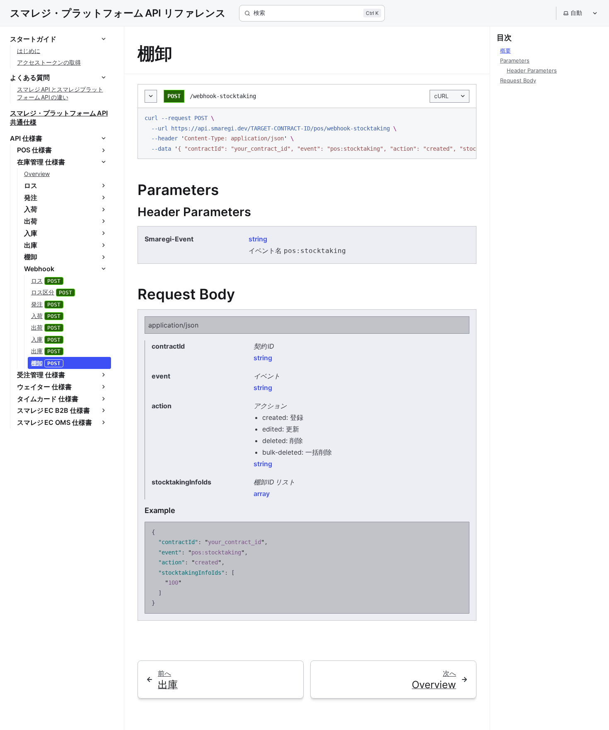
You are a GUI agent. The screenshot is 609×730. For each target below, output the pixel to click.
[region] (307, 133)
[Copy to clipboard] (465, 118)
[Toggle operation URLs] (151, 96)
